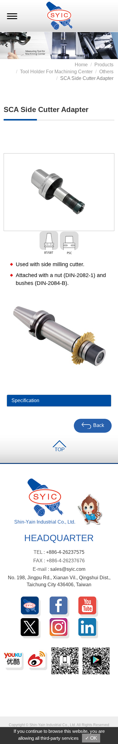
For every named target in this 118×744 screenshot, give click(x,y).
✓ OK (91, 738)
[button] (7, 45)
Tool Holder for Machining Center (56, 71)
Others (106, 71)
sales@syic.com (67, 569)
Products (103, 64)
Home (81, 64)
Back (98, 425)
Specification (25, 400)
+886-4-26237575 (65, 552)
